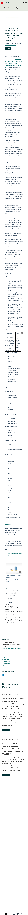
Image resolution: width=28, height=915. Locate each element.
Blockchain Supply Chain (10, 595)
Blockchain (13, 593)
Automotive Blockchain (16, 590)
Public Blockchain (9, 598)
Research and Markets (10, 45)
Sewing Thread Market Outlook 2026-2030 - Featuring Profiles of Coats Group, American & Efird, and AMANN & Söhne (12, 749)
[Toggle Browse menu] (23, 7)
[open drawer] (26, 3)
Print (3, 657)
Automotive (8, 590)
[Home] (7, 3)
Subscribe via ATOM (7, 663)
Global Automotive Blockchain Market (13, 576)
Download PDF (5, 659)
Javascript (5, 665)
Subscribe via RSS (6, 661)
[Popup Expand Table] (22, 333)
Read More (5, 729)
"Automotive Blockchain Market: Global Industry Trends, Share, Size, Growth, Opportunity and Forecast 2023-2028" (13, 63)
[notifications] (23, 3)
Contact (7, 629)
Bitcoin (7, 593)
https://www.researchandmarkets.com (11, 648)
